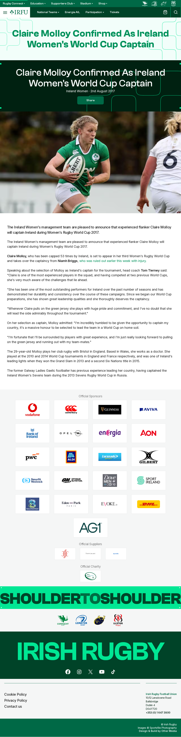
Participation (94, 12)
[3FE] (65, 554)
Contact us (13, 706)
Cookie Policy (15, 694)
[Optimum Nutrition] (71, 480)
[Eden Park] (71, 504)
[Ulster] (173, 3)
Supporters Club (62, 3)
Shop (101, 3)
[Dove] (109, 480)
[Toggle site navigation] (5, 12)
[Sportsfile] (116, 554)
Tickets (114, 12)
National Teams (47, 12)
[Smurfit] (32, 480)
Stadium (85, 3)
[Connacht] (145, 3)
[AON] (148, 433)
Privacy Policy (15, 700)
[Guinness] (109, 409)
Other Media (169, 730)
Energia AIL (72, 12)
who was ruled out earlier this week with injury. (113, 261)
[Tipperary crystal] (90, 554)
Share (90, 100)
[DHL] (148, 504)
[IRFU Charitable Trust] (90, 576)
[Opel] (71, 433)
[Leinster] (154, 3)
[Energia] (109, 433)
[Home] (19, 12)
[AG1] (90, 527)
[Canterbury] (71, 409)
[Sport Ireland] (148, 480)
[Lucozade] (109, 456)
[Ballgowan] (32, 504)
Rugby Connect (13, 3)
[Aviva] (148, 409)
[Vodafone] (32, 409)
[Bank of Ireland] (32, 433)
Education (37, 3)
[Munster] (164, 3)
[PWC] (32, 456)
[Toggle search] (175, 12)
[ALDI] (71, 456)
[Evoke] (109, 504)
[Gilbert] (148, 456)
